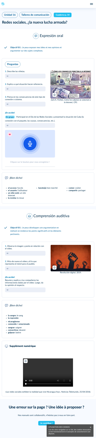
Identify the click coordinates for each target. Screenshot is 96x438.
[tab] (81, 63)
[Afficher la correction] (82, 63)
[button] (48, 36)
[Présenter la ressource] (88, 63)
